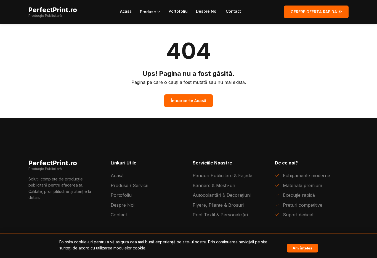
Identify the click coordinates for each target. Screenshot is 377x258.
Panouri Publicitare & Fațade (222, 175)
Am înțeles (302, 248)
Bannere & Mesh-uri (214, 185)
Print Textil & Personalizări (220, 214)
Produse (148, 11)
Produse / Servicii (129, 185)
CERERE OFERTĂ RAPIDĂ (314, 11)
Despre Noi (206, 11)
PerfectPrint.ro (52, 11)
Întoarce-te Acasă (188, 100)
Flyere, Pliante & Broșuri (218, 205)
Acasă (126, 11)
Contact (233, 11)
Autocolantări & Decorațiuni (222, 195)
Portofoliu (178, 11)
